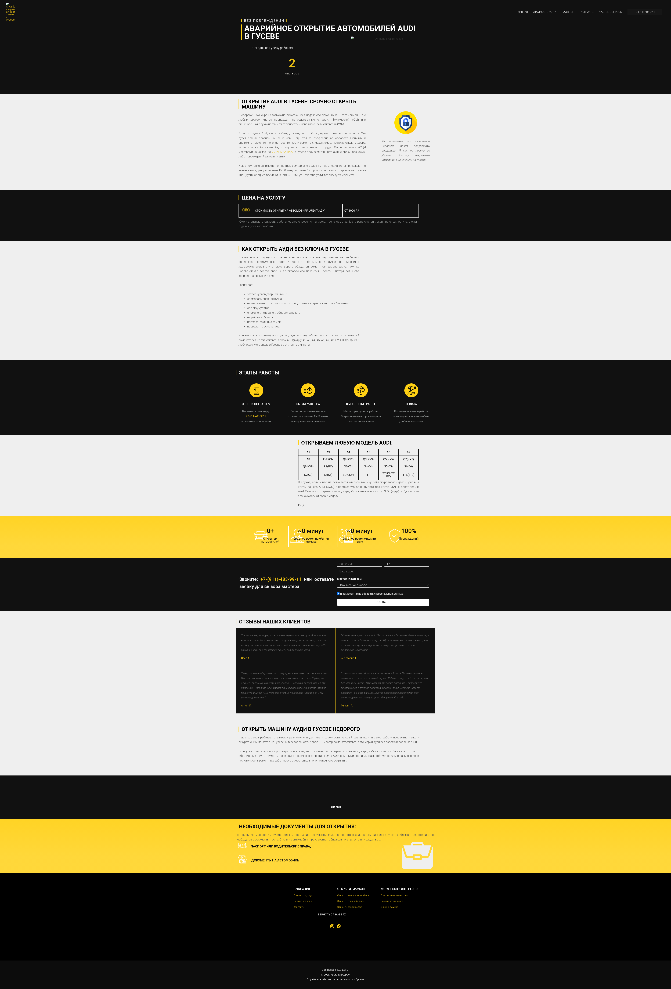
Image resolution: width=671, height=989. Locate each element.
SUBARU (335, 807)
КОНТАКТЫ (587, 11)
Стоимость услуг (303, 895)
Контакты (299, 906)
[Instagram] (332, 926)
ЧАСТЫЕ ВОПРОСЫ (610, 11)
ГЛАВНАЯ (522, 11)
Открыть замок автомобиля (353, 895)
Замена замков (389, 906)
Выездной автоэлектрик (394, 895)
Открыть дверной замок (350, 901)
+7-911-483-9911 (256, 416)
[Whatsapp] (339, 926)
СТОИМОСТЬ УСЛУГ (545, 11)
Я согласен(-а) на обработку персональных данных (371, 593)
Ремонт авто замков (392, 901)
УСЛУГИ (568, 11)
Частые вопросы (303, 901)
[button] (334, 915)
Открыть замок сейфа (349, 906)
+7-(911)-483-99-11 (281, 579)
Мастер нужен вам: (349, 578)
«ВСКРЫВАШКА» (282, 152)
